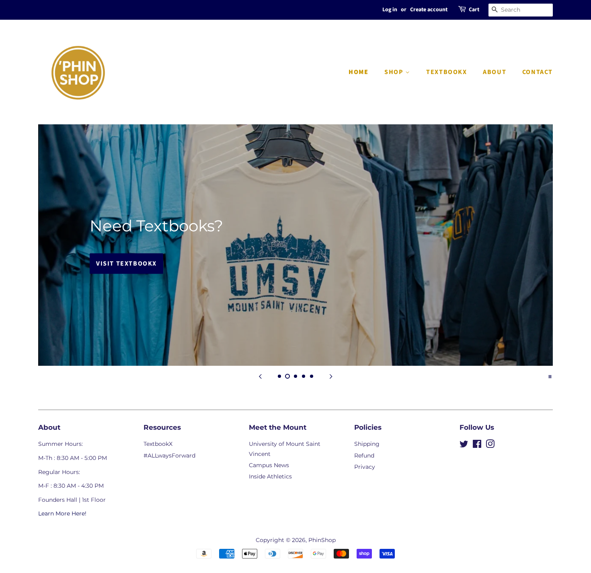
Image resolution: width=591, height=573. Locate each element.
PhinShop (322, 540)
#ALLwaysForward (169, 455)
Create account (428, 10)
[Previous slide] (260, 376)
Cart (474, 10)
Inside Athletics (270, 476)
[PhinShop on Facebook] (477, 445)
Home (358, 72)
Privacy (364, 466)
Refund (364, 455)
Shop (394, 72)
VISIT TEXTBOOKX (126, 263)
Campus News (269, 465)
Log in (389, 10)
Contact (537, 72)
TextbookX (446, 72)
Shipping (367, 443)
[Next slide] (331, 376)
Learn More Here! (62, 513)
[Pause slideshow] (550, 376)
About (494, 72)
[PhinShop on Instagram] (490, 445)
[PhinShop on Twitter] (464, 445)
